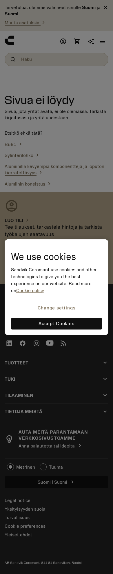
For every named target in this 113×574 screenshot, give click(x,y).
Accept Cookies (56, 324)
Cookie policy (30, 291)
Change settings (57, 308)
